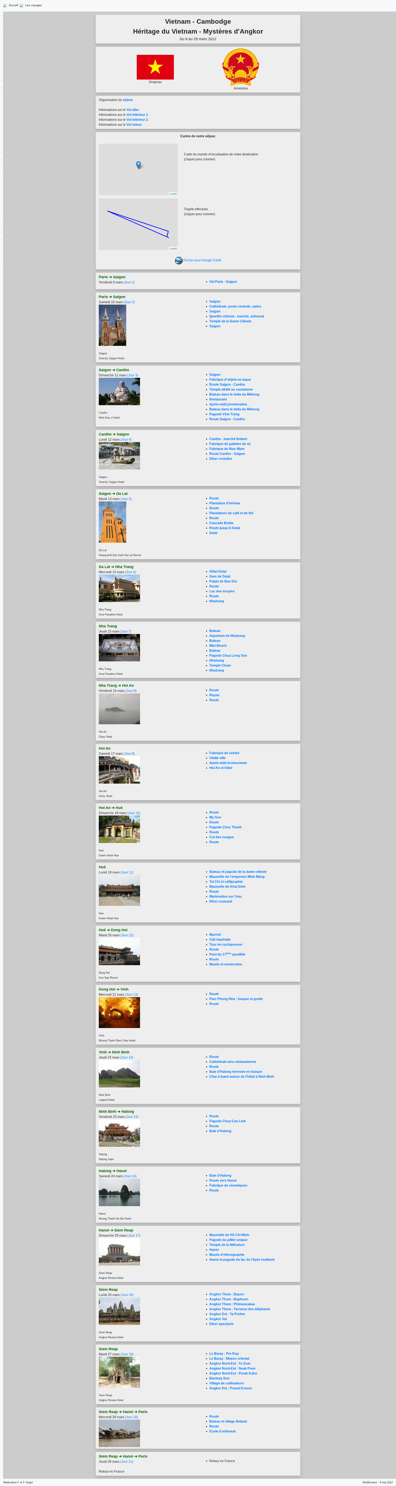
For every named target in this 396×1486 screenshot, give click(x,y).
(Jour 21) (126, 1461)
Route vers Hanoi (223, 1180)
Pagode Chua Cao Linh (227, 1121)
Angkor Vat (218, 1319)
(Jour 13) (131, 994)
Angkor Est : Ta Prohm (227, 1314)
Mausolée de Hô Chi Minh (229, 1235)
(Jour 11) (126, 872)
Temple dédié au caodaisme (231, 389)
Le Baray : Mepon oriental (229, 1358)
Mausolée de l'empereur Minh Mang (237, 876)
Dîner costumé (220, 901)
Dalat (213, 533)
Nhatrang (216, 601)
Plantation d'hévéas (224, 503)
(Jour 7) (125, 631)
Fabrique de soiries (224, 753)
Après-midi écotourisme (228, 763)
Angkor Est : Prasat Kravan (230, 1388)
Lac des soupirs (222, 591)
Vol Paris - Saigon (223, 281)
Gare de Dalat (219, 576)
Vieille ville (217, 758)
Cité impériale (220, 939)
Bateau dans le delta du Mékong (234, 394)
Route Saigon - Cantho (227, 384)
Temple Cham (220, 665)
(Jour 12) (126, 935)
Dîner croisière (220, 458)
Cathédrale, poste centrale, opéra (235, 306)
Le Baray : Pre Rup (224, 1353)
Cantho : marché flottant (228, 439)
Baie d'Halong (220, 1131)
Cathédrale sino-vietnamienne (232, 1061)
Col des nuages (221, 837)
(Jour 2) (129, 302)
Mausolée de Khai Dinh (227, 886)
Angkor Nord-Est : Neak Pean (232, 1368)
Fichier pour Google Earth (202, 260)
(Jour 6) (130, 572)
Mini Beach (218, 645)
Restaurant (218, 399)
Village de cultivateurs (226, 1383)
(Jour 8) (131, 691)
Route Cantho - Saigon (227, 453)
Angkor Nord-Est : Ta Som (229, 1363)
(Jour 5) (126, 499)
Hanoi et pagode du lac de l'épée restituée (242, 1259)
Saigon (214, 301)
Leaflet (173, 193)
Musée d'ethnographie (226, 1254)
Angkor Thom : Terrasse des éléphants (239, 1309)
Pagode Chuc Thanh (225, 827)
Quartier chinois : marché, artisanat (236, 316)
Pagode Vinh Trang (224, 414)
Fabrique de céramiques (228, 1185)
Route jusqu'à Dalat (224, 528)
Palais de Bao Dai (223, 581)
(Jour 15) (131, 1117)
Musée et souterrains (225, 964)
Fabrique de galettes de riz (230, 444)
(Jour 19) (126, 1354)
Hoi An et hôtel (220, 768)
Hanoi (214, 1249)
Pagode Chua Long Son (228, 655)
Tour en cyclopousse (225, 944)
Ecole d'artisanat (222, 1431)
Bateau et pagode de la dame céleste (238, 871)
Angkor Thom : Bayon (226, 1294)
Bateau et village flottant (228, 1421)
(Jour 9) (129, 753)
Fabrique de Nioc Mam (226, 449)
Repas (214, 695)
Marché (215, 934)
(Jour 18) (126, 1295)
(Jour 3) (132, 375)
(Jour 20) (131, 1417)
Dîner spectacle (221, 1324)
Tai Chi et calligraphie (226, 881)
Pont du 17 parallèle (227, 954)
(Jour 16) (130, 1176)
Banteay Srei (219, 1378)
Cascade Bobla (221, 523)
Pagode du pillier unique (228, 1240)
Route (214, 498)
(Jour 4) (126, 439)
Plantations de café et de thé (231, 513)
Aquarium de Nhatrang (227, 635)
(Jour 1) (129, 282)
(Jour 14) (126, 1057)
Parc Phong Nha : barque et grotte (236, 999)
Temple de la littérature (227, 1245)
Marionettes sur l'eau (225, 896)
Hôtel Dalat (217, 571)
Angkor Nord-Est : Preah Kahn (233, 1373)
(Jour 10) (133, 813)
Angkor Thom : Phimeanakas (232, 1304)
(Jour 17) (133, 1235)
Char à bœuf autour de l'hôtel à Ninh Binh (241, 1076)
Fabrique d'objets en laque (230, 379)
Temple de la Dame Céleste (230, 321)
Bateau (214, 631)
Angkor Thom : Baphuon (228, 1299)
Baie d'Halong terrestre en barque (235, 1071)
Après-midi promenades (228, 404)
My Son (215, 817)
